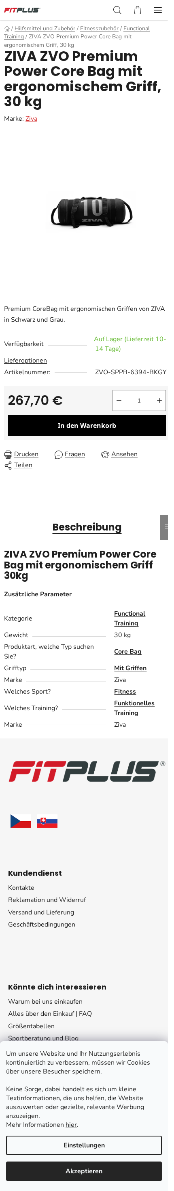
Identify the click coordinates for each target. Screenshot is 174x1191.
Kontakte (21, 887)
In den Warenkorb (87, 425)
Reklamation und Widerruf (47, 899)
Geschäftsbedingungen (41, 924)
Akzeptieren (84, 1171)
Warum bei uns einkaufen (45, 1001)
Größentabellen (31, 1026)
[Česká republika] (21, 821)
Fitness (125, 691)
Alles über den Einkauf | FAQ (50, 1013)
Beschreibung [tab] (87, 527)
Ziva (31, 118)
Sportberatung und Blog (43, 1038)
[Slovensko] (47, 821)
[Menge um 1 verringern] (119, 400)
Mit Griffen (130, 668)
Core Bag (128, 651)
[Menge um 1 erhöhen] (159, 400)
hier (71, 1124)
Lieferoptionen (25, 360)
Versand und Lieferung (41, 912)
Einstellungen (84, 1145)
